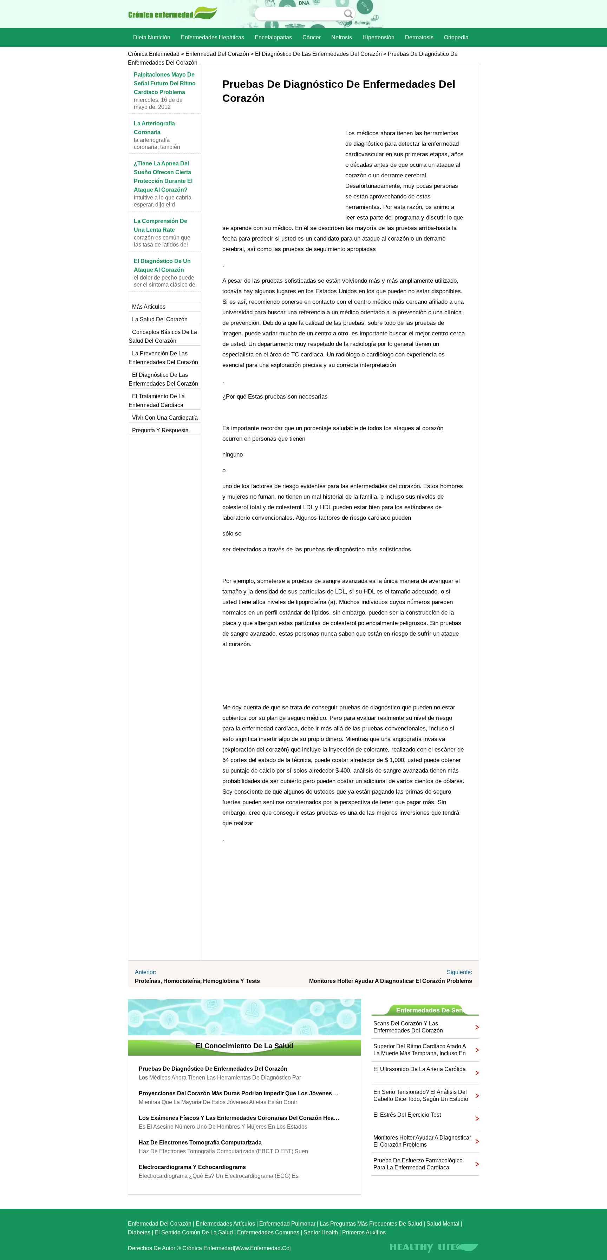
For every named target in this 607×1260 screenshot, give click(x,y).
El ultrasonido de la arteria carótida (419, 1069)
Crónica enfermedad (154, 54)
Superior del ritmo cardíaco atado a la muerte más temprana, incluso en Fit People (419, 1050)
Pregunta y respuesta (160, 430)
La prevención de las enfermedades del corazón (163, 357)
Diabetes (139, 1232)
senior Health (321, 1232)
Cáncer (311, 37)
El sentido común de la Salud (194, 1232)
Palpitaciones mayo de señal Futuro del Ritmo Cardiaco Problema (165, 83)
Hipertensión (378, 37)
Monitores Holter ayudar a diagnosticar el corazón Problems (390, 981)
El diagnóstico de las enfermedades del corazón (318, 54)
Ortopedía (456, 37)
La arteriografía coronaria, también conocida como (157, 147)
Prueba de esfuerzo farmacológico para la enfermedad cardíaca (418, 1163)
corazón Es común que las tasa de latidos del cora (162, 245)
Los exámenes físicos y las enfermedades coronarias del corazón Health (239, 1118)
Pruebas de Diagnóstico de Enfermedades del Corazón (213, 1069)
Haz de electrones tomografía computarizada (200, 1143)
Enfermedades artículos (225, 1224)
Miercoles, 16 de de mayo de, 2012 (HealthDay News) (158, 107)
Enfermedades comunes (268, 1232)
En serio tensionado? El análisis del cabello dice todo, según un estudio (420, 1095)
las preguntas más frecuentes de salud (371, 1224)
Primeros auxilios (364, 1232)
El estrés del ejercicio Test (407, 1115)
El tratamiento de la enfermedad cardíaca (157, 400)
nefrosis (341, 37)
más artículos (148, 307)
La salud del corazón (160, 319)
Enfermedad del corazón (217, 54)
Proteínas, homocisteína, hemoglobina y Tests (197, 981)
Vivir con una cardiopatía (165, 418)
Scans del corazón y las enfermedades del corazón (408, 1027)
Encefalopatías (273, 37)
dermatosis (419, 37)
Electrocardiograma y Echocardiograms (192, 1167)
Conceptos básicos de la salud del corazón (163, 336)
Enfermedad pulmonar (287, 1224)
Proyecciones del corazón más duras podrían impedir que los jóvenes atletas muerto (239, 1093)
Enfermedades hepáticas (212, 37)
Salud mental (442, 1224)
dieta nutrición (151, 37)
